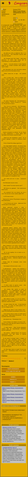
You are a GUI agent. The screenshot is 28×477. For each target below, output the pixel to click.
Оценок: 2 (11, 361)
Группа (14, 24)
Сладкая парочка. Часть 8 (10, 447)
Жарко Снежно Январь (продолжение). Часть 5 (12, 401)
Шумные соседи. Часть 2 (9, 427)
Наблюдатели (19, 24)
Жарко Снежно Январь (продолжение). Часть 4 (12, 398)
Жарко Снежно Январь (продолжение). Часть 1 (12, 388)
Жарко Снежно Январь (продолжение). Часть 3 (12, 394)
